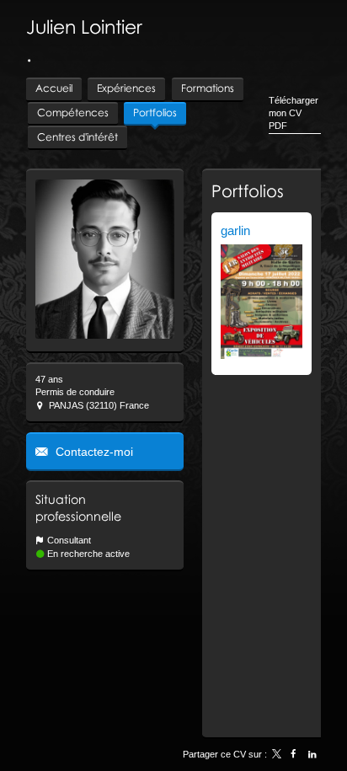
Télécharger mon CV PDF (293, 113)
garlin (235, 230)
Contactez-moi (92, 451)
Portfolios (247, 190)
